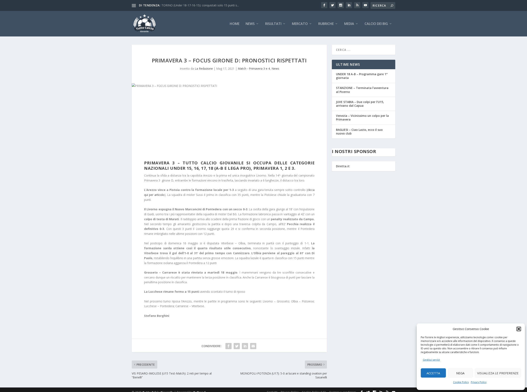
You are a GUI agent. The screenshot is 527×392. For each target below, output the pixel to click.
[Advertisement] (229, 125)
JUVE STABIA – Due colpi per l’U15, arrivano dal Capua (360, 104)
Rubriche (326, 24)
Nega (460, 373)
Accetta (433, 373)
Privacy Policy (478, 382)
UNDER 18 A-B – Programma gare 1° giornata (362, 76)
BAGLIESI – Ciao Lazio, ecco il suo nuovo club (359, 131)
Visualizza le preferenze (498, 373)
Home (234, 24)
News (250, 24)
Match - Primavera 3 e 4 (254, 68)
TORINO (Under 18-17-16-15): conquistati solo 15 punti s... (200, 5)
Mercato (300, 24)
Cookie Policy (461, 382)
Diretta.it (343, 166)
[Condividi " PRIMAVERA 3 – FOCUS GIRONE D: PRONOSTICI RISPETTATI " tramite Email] (253, 346)
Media (349, 24)
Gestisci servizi (431, 360)
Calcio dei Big (376, 24)
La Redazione (204, 68)
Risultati (273, 24)
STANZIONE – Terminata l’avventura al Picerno (362, 90)
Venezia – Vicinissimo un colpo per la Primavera (362, 117)
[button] (519, 329)
